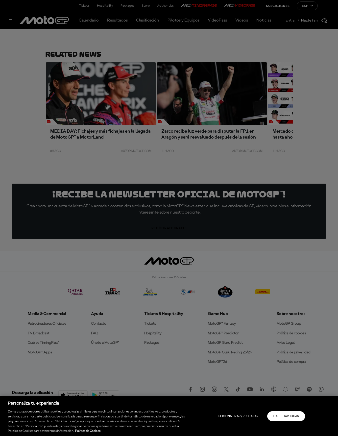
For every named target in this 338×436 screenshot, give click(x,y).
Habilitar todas (286, 416)
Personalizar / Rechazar (238, 416)
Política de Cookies (87, 431)
